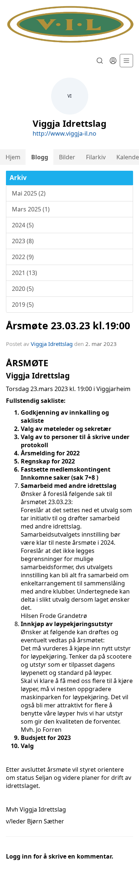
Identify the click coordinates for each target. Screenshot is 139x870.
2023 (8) (23, 241)
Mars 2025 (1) (31, 209)
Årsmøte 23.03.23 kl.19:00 (68, 325)
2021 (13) (24, 273)
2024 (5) (23, 225)
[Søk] (99, 60)
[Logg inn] (113, 60)
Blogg (39, 157)
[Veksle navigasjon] (126, 60)
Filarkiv (96, 157)
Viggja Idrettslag (52, 343)
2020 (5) (23, 289)
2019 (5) (23, 304)
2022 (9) (23, 257)
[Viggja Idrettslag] (69, 25)
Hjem (13, 157)
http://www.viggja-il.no (64, 133)
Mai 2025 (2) (29, 193)
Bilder (67, 157)
